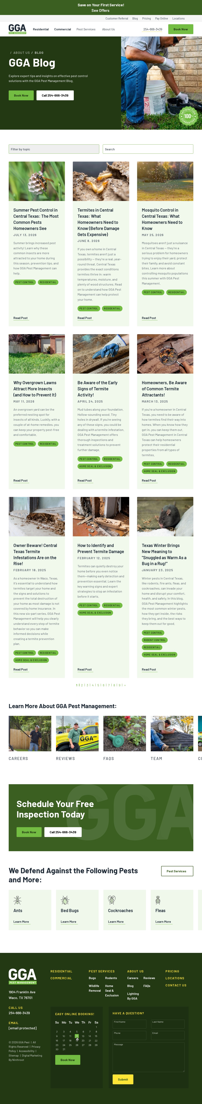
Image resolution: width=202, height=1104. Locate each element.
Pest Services (86, 29)
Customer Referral (117, 18)
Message (118, 1044)
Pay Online (161, 18)
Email (155, 1032)
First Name (119, 1021)
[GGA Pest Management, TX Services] (23, 976)
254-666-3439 (152, 29)
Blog (135, 18)
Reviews (149, 978)
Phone (117, 1032)
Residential (41, 29)
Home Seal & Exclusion (112, 990)
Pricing (146, 18)
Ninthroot (18, 1059)
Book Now (21, 95)
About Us (108, 29)
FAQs (146, 986)
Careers (132, 978)
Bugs (92, 978)
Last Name (157, 1021)
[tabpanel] (30, 739)
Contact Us (176, 985)
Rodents (111, 978)
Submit (123, 1079)
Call (55, 95)
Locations (178, 18)
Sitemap (14, 1055)
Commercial (62, 29)
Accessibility (26, 1051)
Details (162, 1100)
